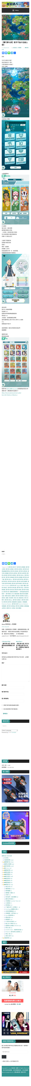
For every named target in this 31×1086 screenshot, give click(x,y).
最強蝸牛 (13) (9, 919)
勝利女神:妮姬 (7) (10, 899)
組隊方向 (8, 608)
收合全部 (9, 856)
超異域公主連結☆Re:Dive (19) (13, 925)
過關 (7, 598)
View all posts (5, 626)
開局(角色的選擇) (24, 593)
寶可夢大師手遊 (7, 602)
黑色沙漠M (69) (9, 936)
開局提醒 (16, 593)
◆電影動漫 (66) (8, 882)
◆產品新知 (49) (8, 878)
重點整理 (14, 602)
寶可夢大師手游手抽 (18, 579)
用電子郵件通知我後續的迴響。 (12, 705)
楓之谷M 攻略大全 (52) (11, 923)
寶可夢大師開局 (20, 606)
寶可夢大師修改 (12, 575)
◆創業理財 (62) (8, 874)
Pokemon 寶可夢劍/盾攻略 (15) (14, 931)
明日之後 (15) (9, 927)
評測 (25, 598)
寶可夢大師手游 (12, 581)
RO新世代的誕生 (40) (11, 921)
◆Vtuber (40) (7, 868)
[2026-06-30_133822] (15, 1035)
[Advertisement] (15, 408)
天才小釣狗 (9, 388)
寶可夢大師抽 (17, 589)
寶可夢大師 (6, 591)
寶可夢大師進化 (17, 600)
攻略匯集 (24, 602)
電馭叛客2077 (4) (10, 888)
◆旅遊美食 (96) (8, 880)
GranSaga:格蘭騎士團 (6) (12, 909)
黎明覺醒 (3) (9, 890)
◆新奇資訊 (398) (8, 876)
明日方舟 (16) (9, 886)
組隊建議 (26, 606)
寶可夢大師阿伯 (13, 573)
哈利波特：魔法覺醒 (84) (12, 897)
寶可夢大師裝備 (10, 577)
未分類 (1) (6, 858)
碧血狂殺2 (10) (9, 917)
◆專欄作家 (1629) (8, 862)
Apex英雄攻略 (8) (10, 915)
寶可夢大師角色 (18, 569)
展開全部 (4, 856)
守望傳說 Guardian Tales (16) (13, 901)
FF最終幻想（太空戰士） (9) (13, 907)
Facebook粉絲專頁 (8, 843)
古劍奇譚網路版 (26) (11, 911)
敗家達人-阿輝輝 (17, 47)
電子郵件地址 (5, 691)
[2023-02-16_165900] (15, 802)
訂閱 (4, 1057)
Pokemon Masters (6, 604)
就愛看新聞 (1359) (8, 860)
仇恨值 (13, 608)
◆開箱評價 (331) (8, 870)
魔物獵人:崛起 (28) (10, 892)
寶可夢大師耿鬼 (23, 571)
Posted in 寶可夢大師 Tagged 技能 (14, 585)
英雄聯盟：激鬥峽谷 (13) (12, 913)
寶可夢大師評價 (22, 573)
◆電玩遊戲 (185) (8, 872)
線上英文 (4, 981)
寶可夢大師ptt (20, 575)
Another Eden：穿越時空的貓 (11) (14, 929)
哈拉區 (26, 596)
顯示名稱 (4, 685)
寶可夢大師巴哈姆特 (17, 583)
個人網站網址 (5, 698)
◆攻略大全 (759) (8, 884)
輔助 (25, 585)
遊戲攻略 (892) (8, 938)
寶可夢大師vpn (8, 579)
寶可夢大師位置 (12, 587)
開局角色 (21, 598)
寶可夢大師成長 (14, 571)
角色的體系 (18, 608)
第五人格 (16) (9, 934)
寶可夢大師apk (8, 600)
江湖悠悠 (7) (9, 903)
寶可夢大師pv (20, 587)
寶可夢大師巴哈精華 (22, 581)
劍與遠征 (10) (9, 905)
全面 (3, 596)
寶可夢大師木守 (13, 567)
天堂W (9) (8, 895)
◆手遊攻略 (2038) (9, 866)
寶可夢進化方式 (10, 593)
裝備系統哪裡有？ (14, 591)
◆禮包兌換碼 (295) (9, 864)
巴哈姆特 (11, 598)
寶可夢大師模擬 (18, 577)
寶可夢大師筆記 (10, 569)
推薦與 (13, 596)
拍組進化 (19, 602)
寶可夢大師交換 (10, 589)
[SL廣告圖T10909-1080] (15, 839)
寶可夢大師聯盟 (21, 567)
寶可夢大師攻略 (20, 596)
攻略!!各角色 (8, 596)
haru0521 (15, 388)
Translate (13, 732)
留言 (3, 663)
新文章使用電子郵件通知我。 (11, 709)
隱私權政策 (17, 1072)
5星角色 (4, 608)
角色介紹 (16, 598)
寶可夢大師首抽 (11, 606)
